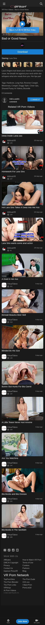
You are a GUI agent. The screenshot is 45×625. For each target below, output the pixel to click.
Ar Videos (18, 88)
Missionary (6, 86)
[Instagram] (5, 550)
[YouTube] (17, 550)
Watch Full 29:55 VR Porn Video (22, 30)
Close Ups (34, 86)
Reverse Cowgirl (31, 83)
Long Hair (19, 83)
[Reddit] (13, 550)
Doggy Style (24, 86)
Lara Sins (13, 58)
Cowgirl (14, 86)
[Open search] (41, 3)
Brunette (26, 88)
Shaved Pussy (8, 88)
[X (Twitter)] (9, 550)
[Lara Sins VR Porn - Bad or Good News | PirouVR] (22, 24)
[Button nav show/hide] (4, 3)
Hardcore (10, 83)
